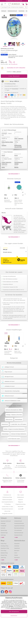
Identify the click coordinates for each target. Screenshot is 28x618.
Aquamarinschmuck (19, 526)
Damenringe (4, 530)
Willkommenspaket (7, 499)
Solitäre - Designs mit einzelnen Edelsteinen (14, 429)
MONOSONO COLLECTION (18, 146)
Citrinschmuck (18, 530)
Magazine (20, 502)
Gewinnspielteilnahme (7, 502)
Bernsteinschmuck (19, 528)
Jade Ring (3, 557)
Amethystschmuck (19, 523)
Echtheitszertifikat (7, 497)
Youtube (6, 591)
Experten (20, 499)
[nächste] (25, 194)
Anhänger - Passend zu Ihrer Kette (14, 414)
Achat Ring (3, 543)
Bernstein (16, 550)
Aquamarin (17, 548)
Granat (16, 555)
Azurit (3, 155)
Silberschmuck (9, 419)
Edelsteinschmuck (12, 11)
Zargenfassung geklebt (18, 163)
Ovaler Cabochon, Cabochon (6, 163)
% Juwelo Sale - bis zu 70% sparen (18, 424)
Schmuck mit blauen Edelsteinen (18, 434)
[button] (2, 4)
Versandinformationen (7, 509)
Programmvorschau (21, 504)
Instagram (10, 591)
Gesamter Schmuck (6, 521)
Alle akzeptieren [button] (14, 611)
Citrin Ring (3, 550)
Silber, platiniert (18, 138)
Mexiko (16, 167)
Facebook (2, 591)
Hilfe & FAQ (7, 511)
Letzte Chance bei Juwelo (14, 439)
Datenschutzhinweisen (16, 608)
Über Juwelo (20, 495)
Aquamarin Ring (5, 548)
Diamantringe (4, 533)
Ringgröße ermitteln (7, 513)
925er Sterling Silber (7, 142)
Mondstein (17, 557)
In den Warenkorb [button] (14, 76)
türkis (3, 167)
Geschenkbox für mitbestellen (16, 68)
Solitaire (4, 145)
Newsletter (20, 506)
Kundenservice (7, 495)
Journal (20, 509)
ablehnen (11, 606)
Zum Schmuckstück (13, 174)
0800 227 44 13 (7, 482)
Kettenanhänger (18, 419)
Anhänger (3, 523)
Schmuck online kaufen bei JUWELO (14, 410)
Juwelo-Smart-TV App (7, 506)
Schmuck (4, 11)
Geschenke (21, 11)
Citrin (15, 553)
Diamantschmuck (18, 533)
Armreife (3, 528)
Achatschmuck (18, 521)
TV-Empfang (7, 504)
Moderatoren (20, 497)
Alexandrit (17, 543)
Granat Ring (4, 555)
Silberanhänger (5, 434)
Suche (26, 7)
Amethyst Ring (4, 546)
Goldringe (3, 535)
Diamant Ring (4, 553)
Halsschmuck (5, 424)
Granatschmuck (18, 535)
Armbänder (3, 526)
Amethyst (16, 546)
